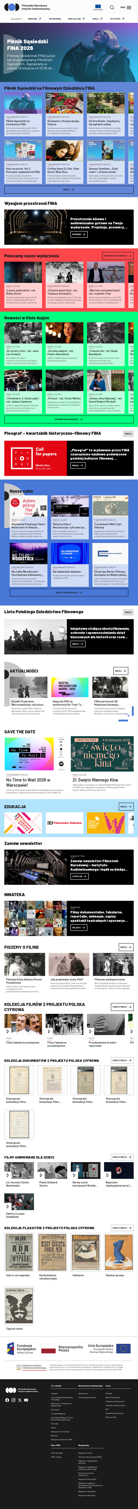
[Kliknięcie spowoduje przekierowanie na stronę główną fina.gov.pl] (27, 7)
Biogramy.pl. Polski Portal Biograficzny (61, 1404)
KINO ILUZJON (74, 19)
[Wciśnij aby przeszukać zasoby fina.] (112, 8)
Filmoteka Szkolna (58, 1413)
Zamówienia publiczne (114, 1413)
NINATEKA (32, 19)
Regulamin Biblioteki (86, 1495)
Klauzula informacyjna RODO (90, 1457)
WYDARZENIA (55, 19)
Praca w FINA (111, 1417)
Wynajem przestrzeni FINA (61, 1439)
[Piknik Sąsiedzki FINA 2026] (69, 52)
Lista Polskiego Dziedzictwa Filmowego (62, 1398)
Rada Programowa (113, 1397)
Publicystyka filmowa (87, 1397)
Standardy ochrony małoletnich (86, 1474)
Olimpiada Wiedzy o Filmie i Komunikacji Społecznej (62, 1418)
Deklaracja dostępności (115, 1401)
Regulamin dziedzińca (87, 1491)
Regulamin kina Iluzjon (87, 1479)
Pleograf (54, 1393)
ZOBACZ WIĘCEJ (119, 1007)
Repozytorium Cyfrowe (60, 1431)
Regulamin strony (85, 1453)
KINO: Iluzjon (56, 1457)
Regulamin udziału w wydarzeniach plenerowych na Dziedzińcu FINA (90, 1485)
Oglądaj (76, 927)
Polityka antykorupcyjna (115, 1405)
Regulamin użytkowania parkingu (87, 1462)
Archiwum (55, 1410)
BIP (107, 1409)
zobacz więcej (119, 1060)
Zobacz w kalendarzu (67, 592)
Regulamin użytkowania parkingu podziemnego (87, 1468)
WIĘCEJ (123, 947)
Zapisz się (77, 876)
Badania (54, 1435)
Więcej (66, 189)
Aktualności (83, 1393)
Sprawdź (76, 234)
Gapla (53, 1428)
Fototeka (54, 1424)
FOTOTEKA (115, 19)
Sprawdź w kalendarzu (115, 255)
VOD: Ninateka (57, 1453)
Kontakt (109, 1393)
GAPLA (96, 19)
